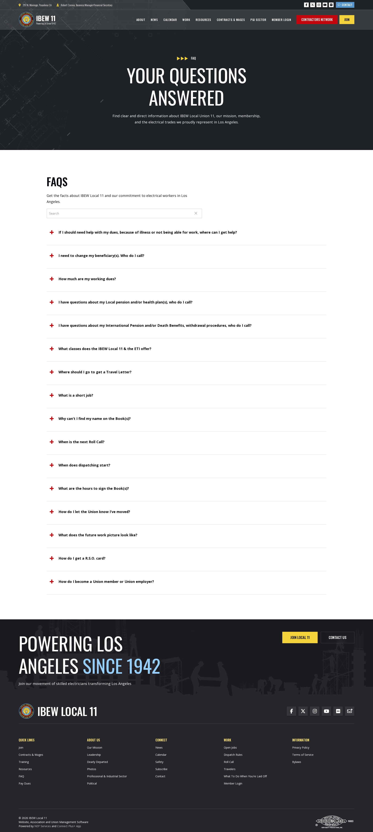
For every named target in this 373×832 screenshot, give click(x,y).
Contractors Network (317, 19)
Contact (345, 5)
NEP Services (42, 826)
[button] (141, 19)
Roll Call (229, 762)
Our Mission (94, 747)
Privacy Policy (300, 747)
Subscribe (161, 769)
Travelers (229, 769)
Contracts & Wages (231, 19)
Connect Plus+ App (69, 826)
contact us (337, 637)
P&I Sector (258, 19)
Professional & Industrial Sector (107, 776)
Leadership (94, 755)
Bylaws (296, 762)
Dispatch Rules (233, 755)
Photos (91, 769)
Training (24, 762)
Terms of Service (303, 755)
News (154, 19)
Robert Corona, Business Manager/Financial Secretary (84, 5)
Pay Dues (25, 783)
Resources (203, 19)
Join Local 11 (300, 637)
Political (92, 783)
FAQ (21, 776)
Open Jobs (230, 747)
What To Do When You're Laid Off (245, 776)
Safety (159, 762)
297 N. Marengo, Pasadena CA (35, 5)
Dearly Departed (97, 762)
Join (346, 19)
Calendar (170, 19)
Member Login (281, 19)
